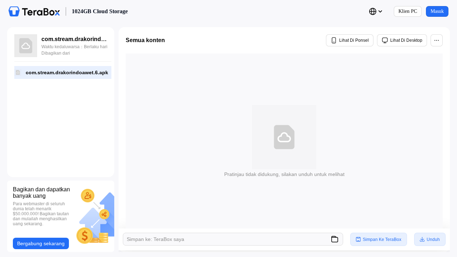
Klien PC (407, 11)
